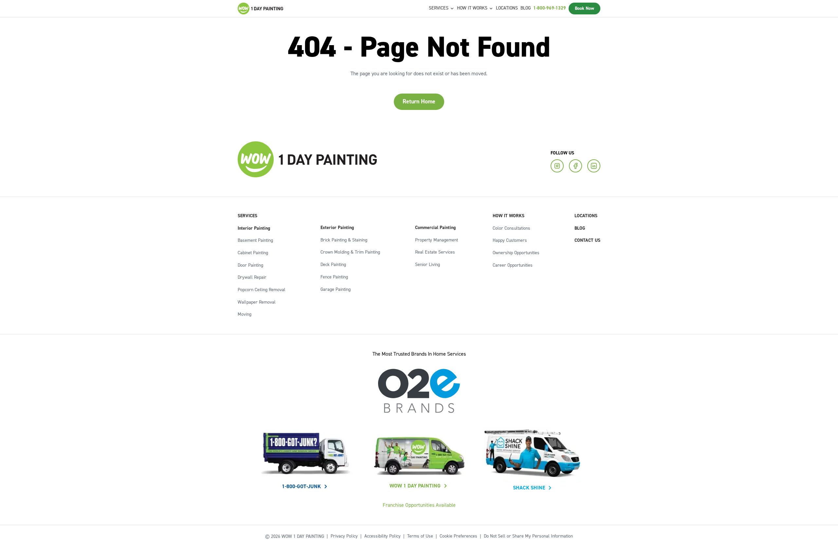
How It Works (508, 216)
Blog (525, 8)
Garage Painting (335, 289)
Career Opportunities (513, 265)
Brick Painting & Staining (343, 240)
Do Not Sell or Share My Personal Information (528, 536)
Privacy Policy (344, 536)
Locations (507, 8)
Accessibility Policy (382, 536)
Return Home (419, 101)
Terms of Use (420, 536)
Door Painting (250, 265)
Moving (244, 314)
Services (247, 216)
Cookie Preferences (458, 536)
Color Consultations (511, 228)
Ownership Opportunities (516, 253)
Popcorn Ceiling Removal (261, 290)
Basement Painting (255, 240)
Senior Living (427, 265)
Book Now (584, 8)
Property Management (436, 240)
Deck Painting (333, 265)
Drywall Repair (252, 277)
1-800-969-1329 (549, 8)
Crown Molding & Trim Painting (350, 252)
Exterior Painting (337, 228)
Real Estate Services (435, 252)
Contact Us (587, 240)
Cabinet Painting (253, 253)
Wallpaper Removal (257, 302)
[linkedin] (593, 165)
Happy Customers (510, 240)
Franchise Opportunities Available (419, 505)
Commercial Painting (435, 228)
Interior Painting (254, 228)
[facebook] (575, 165)
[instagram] (557, 165)
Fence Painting (334, 277)
